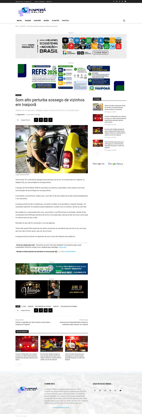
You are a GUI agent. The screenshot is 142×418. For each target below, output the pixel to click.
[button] (124, 20)
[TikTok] (119, 1)
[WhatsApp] (46, 120)
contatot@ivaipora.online (60, 407)
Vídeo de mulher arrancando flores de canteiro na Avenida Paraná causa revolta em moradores (115, 107)
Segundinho (21, 114)
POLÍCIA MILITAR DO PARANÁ (69, 306)
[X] (122, 1)
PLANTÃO (23, 26)
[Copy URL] (50, 120)
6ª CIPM (24, 306)
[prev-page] (16, 364)
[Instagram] (116, 1)
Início (17, 26)
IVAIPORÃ (30, 306)
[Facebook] (114, 1)
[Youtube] (125, 1)
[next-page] (20, 364)
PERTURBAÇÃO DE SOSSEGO (43, 306)
